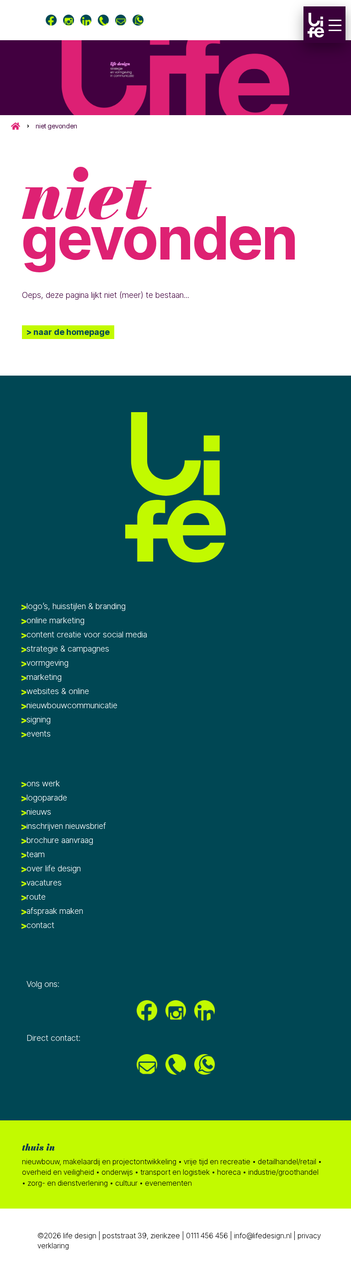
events (39, 733)
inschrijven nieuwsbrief (66, 826)
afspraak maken (55, 911)
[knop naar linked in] (85, 20)
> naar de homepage (68, 332)
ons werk (43, 783)
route (36, 897)
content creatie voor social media (87, 634)
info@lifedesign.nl (263, 1235)
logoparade (47, 797)
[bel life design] (103, 20)
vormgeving (48, 663)
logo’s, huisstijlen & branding (76, 606)
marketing (44, 677)
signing (39, 719)
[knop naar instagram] (68, 20)
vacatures (44, 882)
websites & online (58, 691)
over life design (54, 868)
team (36, 854)
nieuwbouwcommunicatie (72, 705)
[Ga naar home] (316, 25)
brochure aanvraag (60, 840)
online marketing (56, 620)
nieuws (39, 812)
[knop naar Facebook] (51, 20)
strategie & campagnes (68, 648)
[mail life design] (120, 20)
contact (40, 925)
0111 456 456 (207, 1235)
